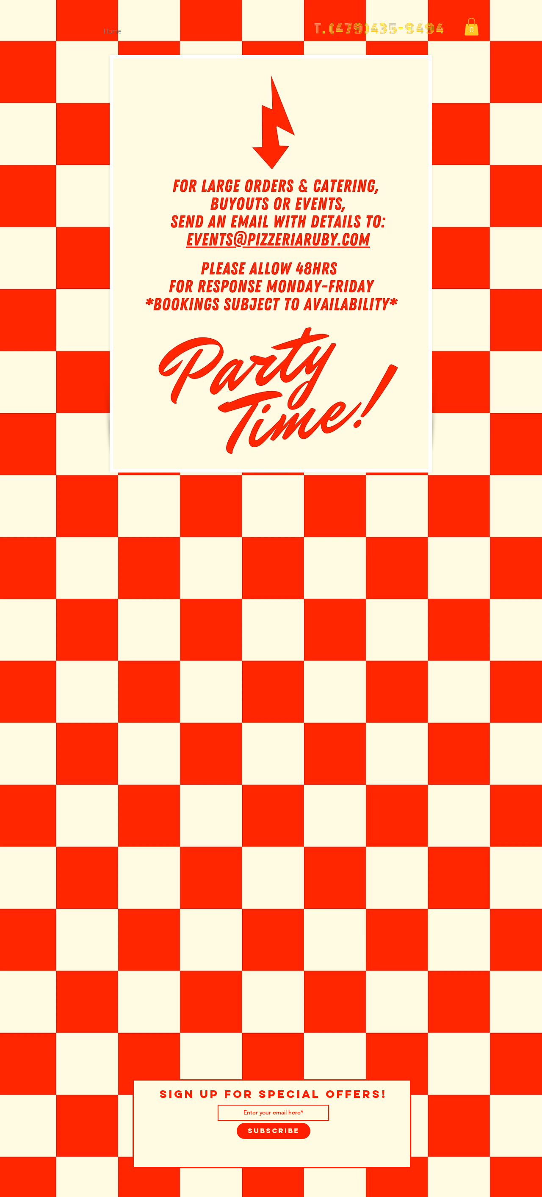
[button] (471, 27)
